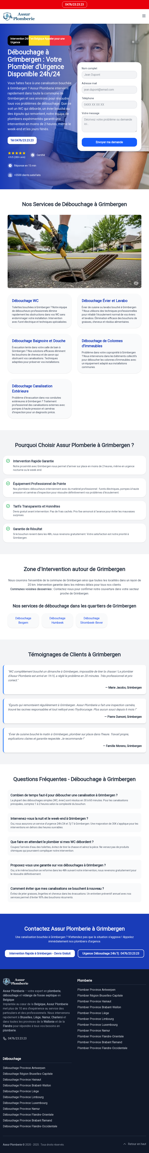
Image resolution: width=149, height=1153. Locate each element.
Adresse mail (89, 83)
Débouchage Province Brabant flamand (27, 1120)
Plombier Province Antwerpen (96, 989)
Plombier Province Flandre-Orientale (100, 1036)
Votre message (90, 113)
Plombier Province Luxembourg (97, 1024)
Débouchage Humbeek (57, 620)
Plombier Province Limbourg (95, 1019)
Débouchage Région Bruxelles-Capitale (28, 1074)
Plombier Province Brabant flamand (99, 1042)
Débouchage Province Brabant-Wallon (27, 1085)
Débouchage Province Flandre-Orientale (28, 1114)
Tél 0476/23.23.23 (22, 140)
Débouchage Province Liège (21, 1091)
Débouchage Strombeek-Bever (91, 620)
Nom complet (89, 68)
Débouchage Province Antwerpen (24, 1068)
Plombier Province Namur (93, 1030)
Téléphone (88, 98)
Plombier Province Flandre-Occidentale (102, 1048)
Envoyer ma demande (109, 142)
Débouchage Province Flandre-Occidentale (30, 1126)
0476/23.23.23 (74, 4)
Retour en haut (137, 1144)
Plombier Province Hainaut (94, 1001)
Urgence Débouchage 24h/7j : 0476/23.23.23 (110, 953)
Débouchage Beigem (23, 620)
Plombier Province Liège (93, 1013)
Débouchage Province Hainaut (22, 1079)
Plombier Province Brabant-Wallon (99, 1007)
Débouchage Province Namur (21, 1109)
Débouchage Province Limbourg (23, 1097)
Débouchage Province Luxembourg (25, 1103)
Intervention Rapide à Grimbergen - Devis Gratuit (40, 953)
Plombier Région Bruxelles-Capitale (100, 995)
